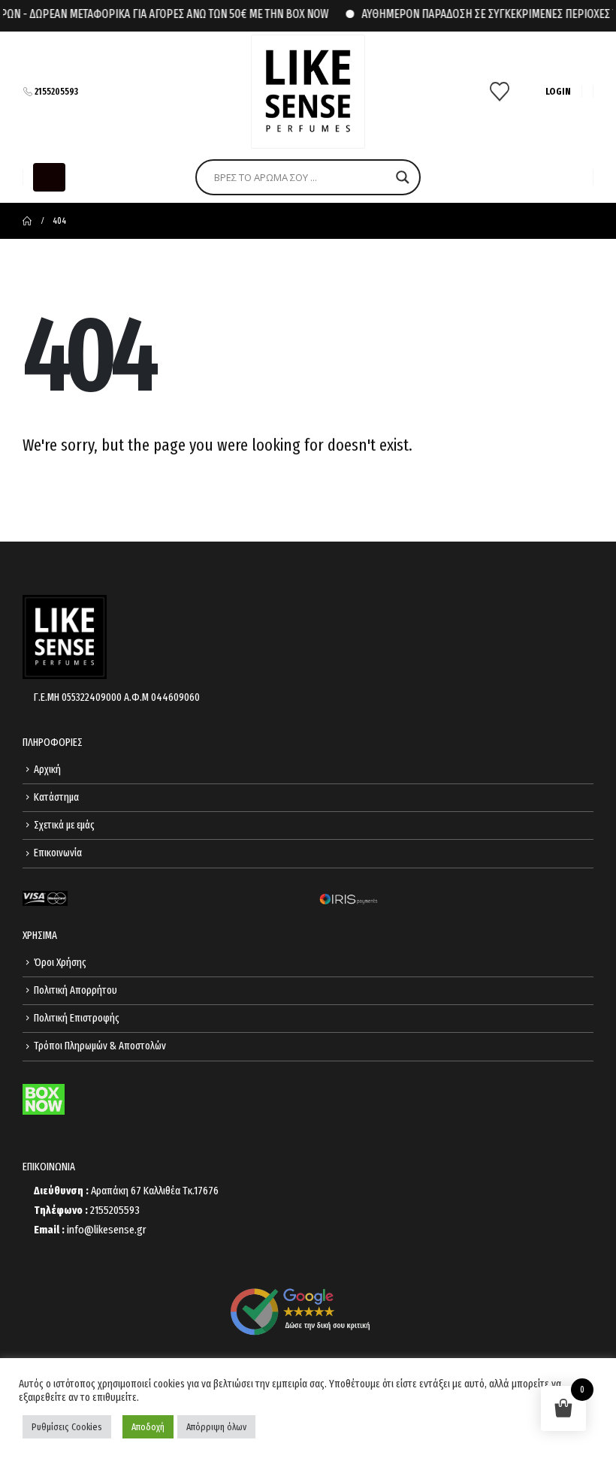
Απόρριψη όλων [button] (216, 1426)
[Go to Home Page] (27, 221)
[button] (49, 177)
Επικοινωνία (58, 853)
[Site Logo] (308, 92)
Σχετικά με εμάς (64, 825)
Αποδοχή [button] (148, 1426)
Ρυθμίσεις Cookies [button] (67, 1426)
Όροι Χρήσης (60, 962)
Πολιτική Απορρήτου (75, 990)
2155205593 (56, 91)
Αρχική (47, 769)
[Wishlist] (500, 91)
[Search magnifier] (402, 177)
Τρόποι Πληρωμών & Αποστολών (100, 1046)
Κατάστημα (56, 797)
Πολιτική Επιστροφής (76, 1018)
